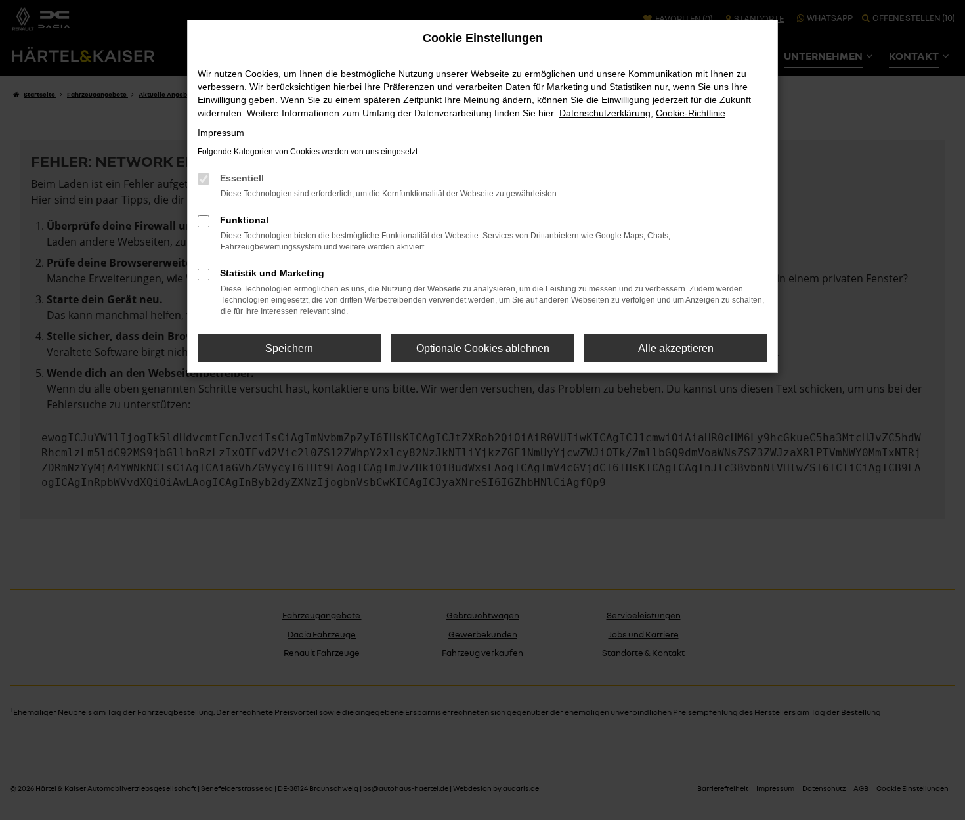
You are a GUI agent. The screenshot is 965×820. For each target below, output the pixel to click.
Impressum (221, 132)
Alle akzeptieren (676, 348)
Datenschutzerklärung (605, 113)
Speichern (289, 348)
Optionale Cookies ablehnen (482, 348)
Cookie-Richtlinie (690, 113)
